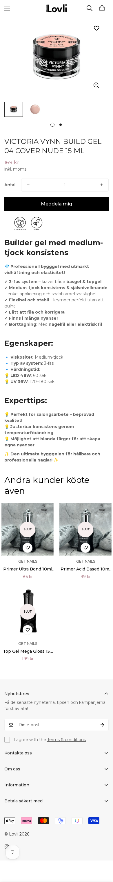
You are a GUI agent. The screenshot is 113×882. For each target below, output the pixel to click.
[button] (102, 8)
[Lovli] (56, 8)
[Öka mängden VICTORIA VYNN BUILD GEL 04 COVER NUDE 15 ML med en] (101, 184)
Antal (9, 184)
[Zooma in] (96, 85)
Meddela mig (56, 204)
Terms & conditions (66, 739)
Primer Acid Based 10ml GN (85, 569)
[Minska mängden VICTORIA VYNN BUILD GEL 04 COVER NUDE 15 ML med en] (28, 184)
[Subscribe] (102, 725)
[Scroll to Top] (102, 851)
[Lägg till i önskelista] (96, 28)
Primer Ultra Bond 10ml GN (27, 569)
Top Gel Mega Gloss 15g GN (27, 651)
